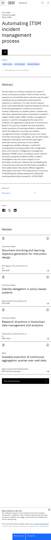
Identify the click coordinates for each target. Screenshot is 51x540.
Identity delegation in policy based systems (24, 290)
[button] (49, 509)
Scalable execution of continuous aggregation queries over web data (24, 358)
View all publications (12, 381)
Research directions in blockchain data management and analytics (23, 323)
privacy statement (37, 528)
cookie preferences (41, 524)
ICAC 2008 (6, 13)
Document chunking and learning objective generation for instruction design (24, 253)
